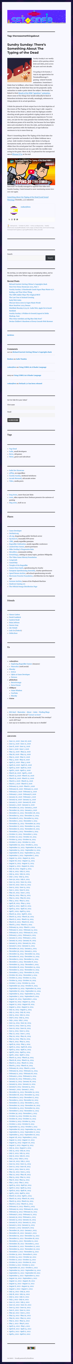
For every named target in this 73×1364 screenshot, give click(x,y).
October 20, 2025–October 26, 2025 (22, 837)
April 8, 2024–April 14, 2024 (19, 1052)
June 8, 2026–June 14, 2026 (19, 746)
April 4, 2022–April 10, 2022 (19, 1334)
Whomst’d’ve (17, 154)
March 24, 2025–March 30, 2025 (21, 917)
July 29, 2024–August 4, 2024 (20, 1010)
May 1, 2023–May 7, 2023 (18, 1182)
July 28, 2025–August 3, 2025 (20, 869)
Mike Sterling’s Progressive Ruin (21, 549)
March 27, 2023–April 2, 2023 (20, 1196)
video (35, 229)
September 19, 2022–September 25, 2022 (25, 1270)
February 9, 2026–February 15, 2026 (23, 792)
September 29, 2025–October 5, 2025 (23, 845)
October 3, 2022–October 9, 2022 (21, 1265)
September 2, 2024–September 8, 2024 (24, 996)
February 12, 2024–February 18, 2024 (23, 1073)
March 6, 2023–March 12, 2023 (21, 1204)
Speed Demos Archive (17, 573)
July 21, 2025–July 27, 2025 (19, 871)
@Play (11, 473)
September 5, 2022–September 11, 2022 (24, 1276)
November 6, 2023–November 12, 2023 (24, 1111)
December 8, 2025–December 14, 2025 (23, 818)
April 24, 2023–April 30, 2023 (20, 1185)
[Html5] (14, 220)
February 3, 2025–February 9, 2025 (22, 935)
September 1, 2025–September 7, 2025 (24, 855)
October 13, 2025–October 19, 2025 (22, 839)
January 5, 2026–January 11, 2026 (22, 805)
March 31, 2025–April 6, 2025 (20, 914)
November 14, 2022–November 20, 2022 (24, 1249)
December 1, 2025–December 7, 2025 (23, 821)
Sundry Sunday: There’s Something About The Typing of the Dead (26, 48)
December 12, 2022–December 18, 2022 (24, 1238)
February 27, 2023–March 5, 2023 (22, 1206)
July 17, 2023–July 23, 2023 (19, 1153)
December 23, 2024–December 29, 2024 (24, 954)
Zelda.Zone (13, 633)
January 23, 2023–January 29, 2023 (22, 1220)
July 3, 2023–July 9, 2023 (18, 1159)
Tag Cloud (13, 449)
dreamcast (10, 227)
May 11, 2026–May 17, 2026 (19, 757)
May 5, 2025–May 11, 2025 (19, 901)
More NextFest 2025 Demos (19, 305)
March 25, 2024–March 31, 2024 (21, 1057)
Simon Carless (14, 615)
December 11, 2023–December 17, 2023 (23, 1097)
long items (13, 495)
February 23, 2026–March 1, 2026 (22, 786)
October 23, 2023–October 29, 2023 (22, 1116)
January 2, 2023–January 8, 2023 (21, 1228)
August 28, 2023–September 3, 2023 (23, 1137)
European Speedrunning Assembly (22, 571)
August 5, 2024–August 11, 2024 (21, 1007)
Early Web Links (15, 300)
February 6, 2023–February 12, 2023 (22, 1214)
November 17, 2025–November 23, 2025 (24, 826)
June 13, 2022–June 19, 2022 (20, 1307)
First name (11, 405)
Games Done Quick (16, 568)
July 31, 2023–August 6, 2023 (20, 1148)
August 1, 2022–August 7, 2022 (21, 1289)
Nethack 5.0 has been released (30, 383)
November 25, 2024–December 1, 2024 (24, 964)
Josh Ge (12, 630)
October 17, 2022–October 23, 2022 (22, 1260)
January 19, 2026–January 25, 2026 (22, 800)
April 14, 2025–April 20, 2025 (20, 909)
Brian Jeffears (14, 622)
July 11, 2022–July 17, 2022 (19, 1297)
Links (35, 712)
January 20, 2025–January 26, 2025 (22, 940)
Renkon (10, 359)
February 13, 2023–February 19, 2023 (23, 1212)
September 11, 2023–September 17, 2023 (24, 1132)
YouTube (14, 693)
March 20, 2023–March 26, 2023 (21, 1198)
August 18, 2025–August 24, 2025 (22, 861)
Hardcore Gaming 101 (17, 584)
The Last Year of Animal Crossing (21, 297)
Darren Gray (13, 625)
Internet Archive (15, 581)
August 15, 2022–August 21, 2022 (21, 1284)
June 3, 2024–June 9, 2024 (19, 1031)
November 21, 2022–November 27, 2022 (24, 1246)
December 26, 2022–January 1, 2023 (22, 1230)
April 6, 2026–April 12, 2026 (20, 770)
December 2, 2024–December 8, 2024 (23, 962)
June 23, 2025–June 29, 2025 (20, 882)
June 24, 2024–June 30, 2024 (20, 1023)
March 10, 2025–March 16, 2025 (21, 922)
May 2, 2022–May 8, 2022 (19, 1323)
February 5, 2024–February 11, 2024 (22, 1076)
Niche (11, 457)
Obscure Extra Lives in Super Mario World (24, 303)
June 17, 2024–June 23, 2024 (20, 1026)
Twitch (18, 630)
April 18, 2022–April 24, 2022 (20, 1329)
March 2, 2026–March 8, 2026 (20, 784)
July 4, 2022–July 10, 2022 (19, 1299)
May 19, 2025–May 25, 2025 (20, 895)
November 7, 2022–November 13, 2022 (24, 1252)
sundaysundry (39, 225)
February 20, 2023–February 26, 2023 (23, 1209)
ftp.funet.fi (13, 539)
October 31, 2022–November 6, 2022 (23, 1254)
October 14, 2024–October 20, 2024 (22, 980)
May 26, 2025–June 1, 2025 (19, 893)
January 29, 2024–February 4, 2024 (22, 1079)
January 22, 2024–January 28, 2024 (22, 1081)
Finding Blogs (44, 712)
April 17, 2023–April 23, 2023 (20, 1188)
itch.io (13, 672)
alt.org (11, 536)
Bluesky (12, 669)
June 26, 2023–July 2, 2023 (19, 1161)
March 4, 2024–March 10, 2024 (21, 1065)
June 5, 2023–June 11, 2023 (19, 1169)
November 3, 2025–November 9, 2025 (23, 831)
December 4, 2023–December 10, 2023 (23, 1100)
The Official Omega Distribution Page (23, 587)
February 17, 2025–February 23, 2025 (23, 930)
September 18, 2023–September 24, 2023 (24, 1129)
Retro (11, 454)
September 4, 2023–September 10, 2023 (24, 1135)
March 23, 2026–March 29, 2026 (21, 776)
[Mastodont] (17, 220)
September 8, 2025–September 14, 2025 (24, 853)
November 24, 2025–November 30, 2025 (24, 823)
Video (11, 481)
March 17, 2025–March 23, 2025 (21, 919)
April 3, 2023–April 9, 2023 (19, 1193)
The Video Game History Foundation (23, 557)
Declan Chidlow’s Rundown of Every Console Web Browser (31, 321)
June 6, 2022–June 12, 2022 (19, 1310)
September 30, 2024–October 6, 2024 (23, 986)
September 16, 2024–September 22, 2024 (25, 991)
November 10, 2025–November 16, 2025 (24, 829)
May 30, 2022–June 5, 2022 (19, 1313)
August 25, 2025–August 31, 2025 (22, 858)
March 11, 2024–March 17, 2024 (21, 1063)
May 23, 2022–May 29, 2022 (20, 1315)
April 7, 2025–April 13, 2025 (19, 911)
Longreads (13, 560)
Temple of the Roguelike (18, 565)
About (29, 712)
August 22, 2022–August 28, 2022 (22, 1281)
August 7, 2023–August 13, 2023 (21, 1145)
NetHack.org (14, 533)
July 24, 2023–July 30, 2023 (19, 1151)
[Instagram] (12, 220)
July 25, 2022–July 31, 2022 (19, 1291)
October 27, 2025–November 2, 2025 (23, 834)
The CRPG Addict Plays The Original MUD (24, 295)
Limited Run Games (16, 547)
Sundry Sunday (15, 476)
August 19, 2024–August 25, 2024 (22, 1002)
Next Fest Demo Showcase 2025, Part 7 (24, 287)
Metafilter (13, 552)
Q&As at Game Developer (20, 674)
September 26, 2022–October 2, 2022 (23, 1268)
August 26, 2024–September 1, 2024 (23, 999)
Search (9, 254)
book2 (47, 225)
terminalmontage (48, 227)
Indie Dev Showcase (16, 470)
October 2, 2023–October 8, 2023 (21, 1124)
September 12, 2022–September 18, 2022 (24, 1273)
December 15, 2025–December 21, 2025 (24, 815)
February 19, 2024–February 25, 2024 (23, 1071)
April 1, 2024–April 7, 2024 (19, 1055)
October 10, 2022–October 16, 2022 (22, 1262)
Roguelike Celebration (17, 544)
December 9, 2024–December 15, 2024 (23, 959)
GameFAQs (13, 563)
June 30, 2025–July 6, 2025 (19, 879)
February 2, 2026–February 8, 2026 (22, 794)
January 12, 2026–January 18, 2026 (22, 802)
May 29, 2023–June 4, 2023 (19, 1172)
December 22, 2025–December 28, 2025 (24, 813)
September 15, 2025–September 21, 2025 (24, 850)
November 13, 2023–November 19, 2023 (24, 1108)
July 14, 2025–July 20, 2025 (19, 874)
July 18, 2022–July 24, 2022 (19, 1294)
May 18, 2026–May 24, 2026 (20, 754)
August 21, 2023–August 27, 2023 (21, 1140)
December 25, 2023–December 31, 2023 (24, 1092)
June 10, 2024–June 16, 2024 (20, 1028)
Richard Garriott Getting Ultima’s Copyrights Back (28, 284)
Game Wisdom (16, 690)
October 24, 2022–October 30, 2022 (22, 1257)
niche (32, 225)
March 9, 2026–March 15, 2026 (21, 781)
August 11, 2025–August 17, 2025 (21, 863)
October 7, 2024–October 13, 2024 (22, 983)
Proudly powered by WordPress (24, 1358)
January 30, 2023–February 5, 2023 (22, 1217)
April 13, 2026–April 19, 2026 (20, 768)
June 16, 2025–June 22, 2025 (20, 885)
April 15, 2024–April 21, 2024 (20, 1049)
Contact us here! (35, 715)
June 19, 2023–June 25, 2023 (20, 1164)
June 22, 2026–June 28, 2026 (20, 741)
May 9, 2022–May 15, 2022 (19, 1321)
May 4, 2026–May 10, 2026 (19, 760)
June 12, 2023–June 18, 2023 (19, 1167)
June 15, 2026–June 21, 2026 (20, 744)
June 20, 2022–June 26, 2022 (20, 1305)
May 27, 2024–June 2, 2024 (19, 1034)
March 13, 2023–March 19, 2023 (21, 1201)
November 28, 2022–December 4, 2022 (24, 1244)
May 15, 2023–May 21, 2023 (19, 1177)
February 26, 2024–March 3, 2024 (22, 1068)
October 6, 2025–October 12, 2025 (22, 842)
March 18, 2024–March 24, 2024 (21, 1060)
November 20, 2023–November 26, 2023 (24, 1105)
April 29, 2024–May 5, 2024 (19, 1044)
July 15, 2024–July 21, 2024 (19, 1015)
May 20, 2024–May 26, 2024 (20, 1036)
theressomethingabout (14, 229)
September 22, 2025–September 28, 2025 (25, 847)
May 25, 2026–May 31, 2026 (20, 752)
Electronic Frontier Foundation (21, 576)
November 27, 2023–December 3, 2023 (23, 1103)
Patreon (14, 677)
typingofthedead (27, 229)
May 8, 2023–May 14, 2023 (19, 1180)
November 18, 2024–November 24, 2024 (24, 967)
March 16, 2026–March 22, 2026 (21, 778)
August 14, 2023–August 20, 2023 (22, 1143)
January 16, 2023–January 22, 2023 (22, 1222)
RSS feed (12, 712)
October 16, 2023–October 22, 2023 (22, 1119)
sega (31, 227)
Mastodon (15, 666)
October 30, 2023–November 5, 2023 (23, 1113)
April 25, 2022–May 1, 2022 (19, 1326)
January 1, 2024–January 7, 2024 (21, 1089)
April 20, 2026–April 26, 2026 (20, 765)
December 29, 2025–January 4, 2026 (23, 808)
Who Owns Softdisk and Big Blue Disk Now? (25, 319)
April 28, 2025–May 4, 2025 (19, 903)
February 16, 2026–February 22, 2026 (23, 789)
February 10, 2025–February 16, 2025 (23, 932)
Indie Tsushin (21, 359)
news (11, 497)
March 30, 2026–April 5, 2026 (20, 773)
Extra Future (16, 685)
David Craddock (15, 617)
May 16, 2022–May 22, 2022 (20, 1318)
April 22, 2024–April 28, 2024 (20, 1047)
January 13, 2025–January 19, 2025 (22, 943)
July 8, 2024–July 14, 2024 (19, 1018)
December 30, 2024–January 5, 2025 (23, 948)
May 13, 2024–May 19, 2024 (19, 1039)
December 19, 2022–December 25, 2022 (24, 1236)
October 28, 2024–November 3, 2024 (23, 975)
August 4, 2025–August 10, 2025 (21, 866)
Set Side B (10, 1358)
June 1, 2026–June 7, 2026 (19, 749)
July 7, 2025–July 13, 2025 (19, 877)
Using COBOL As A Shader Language (32, 367)
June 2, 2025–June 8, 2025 (19, 890)
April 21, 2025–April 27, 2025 (20, 906)
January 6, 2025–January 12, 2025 (22, 946)
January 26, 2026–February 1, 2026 (22, 797)
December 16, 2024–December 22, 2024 (24, 956)
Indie (11, 451)
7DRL (11, 541)
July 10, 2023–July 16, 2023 (19, 1156)
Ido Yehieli (13, 628)
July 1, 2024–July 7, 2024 (18, 1020)
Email (9, 412)
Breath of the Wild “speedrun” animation (34, 93)
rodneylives (13, 225)
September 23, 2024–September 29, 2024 (25, 988)
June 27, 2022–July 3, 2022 (19, 1302)
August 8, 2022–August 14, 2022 (21, 1286)
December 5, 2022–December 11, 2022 (23, 1241)
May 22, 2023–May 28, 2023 (20, 1174)
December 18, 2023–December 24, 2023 (24, 1095)
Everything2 (14, 555)
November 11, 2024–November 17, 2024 (24, 970)
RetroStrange (16, 682)
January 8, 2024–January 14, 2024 (22, 1087)
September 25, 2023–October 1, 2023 (23, 1127)
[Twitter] (9, 220)
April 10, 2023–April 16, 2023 (20, 1190)
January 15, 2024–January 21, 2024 (22, 1084)
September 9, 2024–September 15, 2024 (24, 994)
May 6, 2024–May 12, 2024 (19, 1042)
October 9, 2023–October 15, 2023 (22, 1121)
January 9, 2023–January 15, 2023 (22, 1225)
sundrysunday (38, 227)
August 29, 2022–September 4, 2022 (23, 1278)
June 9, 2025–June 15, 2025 (19, 887)
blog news (13, 503)
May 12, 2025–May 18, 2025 (19, 898)
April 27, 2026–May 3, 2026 (19, 762)
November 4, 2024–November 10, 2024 (24, 972)
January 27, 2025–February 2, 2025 (22, 938)
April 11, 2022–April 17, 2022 (20, 1331)
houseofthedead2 (20, 227)
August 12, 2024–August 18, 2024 (21, 1004)
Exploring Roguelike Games (21, 664)
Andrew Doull (14, 620)
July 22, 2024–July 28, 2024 (19, 1012)
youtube (40, 229)
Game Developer (15, 531)
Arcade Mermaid (15, 478)
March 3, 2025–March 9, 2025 (20, 925)
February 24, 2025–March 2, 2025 (22, 927)
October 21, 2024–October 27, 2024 (22, 978)
